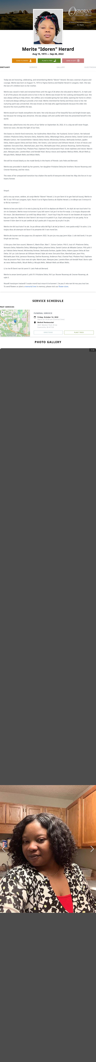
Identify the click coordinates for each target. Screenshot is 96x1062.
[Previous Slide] (4, 849)
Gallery (61, 67)
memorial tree (30, 286)
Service (33, 67)
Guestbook (90, 67)
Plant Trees (79, 332)
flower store (63, 286)
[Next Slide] (92, 849)
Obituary (5, 67)
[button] (15, 321)
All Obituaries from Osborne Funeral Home (80, 22)
